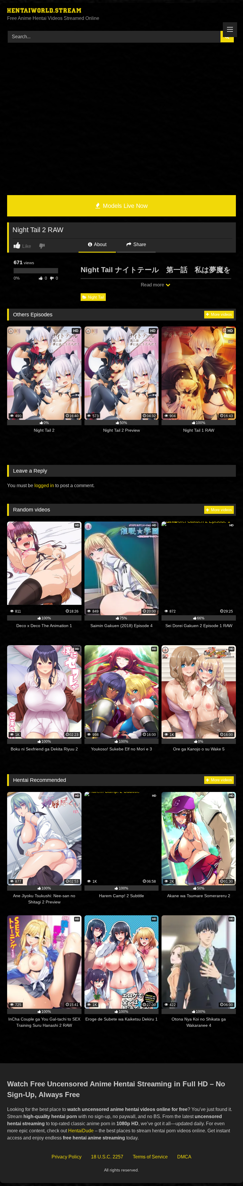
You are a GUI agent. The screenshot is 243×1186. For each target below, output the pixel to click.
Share (139, 244)
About (99, 244)
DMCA (184, 1156)
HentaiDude (81, 1130)
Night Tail (96, 297)
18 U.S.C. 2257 (107, 1156)
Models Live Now (124, 206)
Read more (153, 284)
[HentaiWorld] (121, 11)
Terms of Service (150, 1156)
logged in (44, 485)
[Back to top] (224, 1168)
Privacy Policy (66, 1156)
